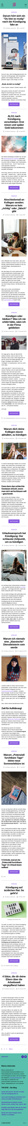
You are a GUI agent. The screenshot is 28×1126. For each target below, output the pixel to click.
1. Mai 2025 (21, 28)
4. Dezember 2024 (22, 545)
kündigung (15, 965)
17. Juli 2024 (22, 767)
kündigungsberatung (10, 418)
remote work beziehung (20, 418)
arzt (4, 965)
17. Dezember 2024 (21, 331)
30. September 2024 (21, 651)
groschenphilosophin (7, 691)
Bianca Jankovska (11, 28)
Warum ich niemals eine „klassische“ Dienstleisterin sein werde (14, 643)
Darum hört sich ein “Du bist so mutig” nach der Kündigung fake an (14, 20)
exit (4, 418)
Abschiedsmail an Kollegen (11, 158)
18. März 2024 (22, 896)
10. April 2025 (22, 131)
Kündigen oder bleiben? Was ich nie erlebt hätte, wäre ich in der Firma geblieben (14, 322)
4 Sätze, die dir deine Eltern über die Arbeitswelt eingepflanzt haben (14, 981)
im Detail (22, 587)
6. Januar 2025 (21, 214)
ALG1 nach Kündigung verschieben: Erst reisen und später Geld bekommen (14, 122)
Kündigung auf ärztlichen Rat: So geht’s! (14, 890)
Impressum (4, 1056)
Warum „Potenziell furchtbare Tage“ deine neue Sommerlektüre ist (14, 759)
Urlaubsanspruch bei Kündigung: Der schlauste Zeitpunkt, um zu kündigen (14, 537)
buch (4, 876)
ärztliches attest (9, 965)
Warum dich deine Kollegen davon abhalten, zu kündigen (14, 431)
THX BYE (7, 1123)
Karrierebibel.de (8, 300)
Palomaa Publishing (14, 719)
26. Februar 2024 (22, 988)
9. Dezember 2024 (22, 438)
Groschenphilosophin (16, 1077)
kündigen (14, 12)
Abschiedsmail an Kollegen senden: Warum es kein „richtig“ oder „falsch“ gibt (14, 205)
